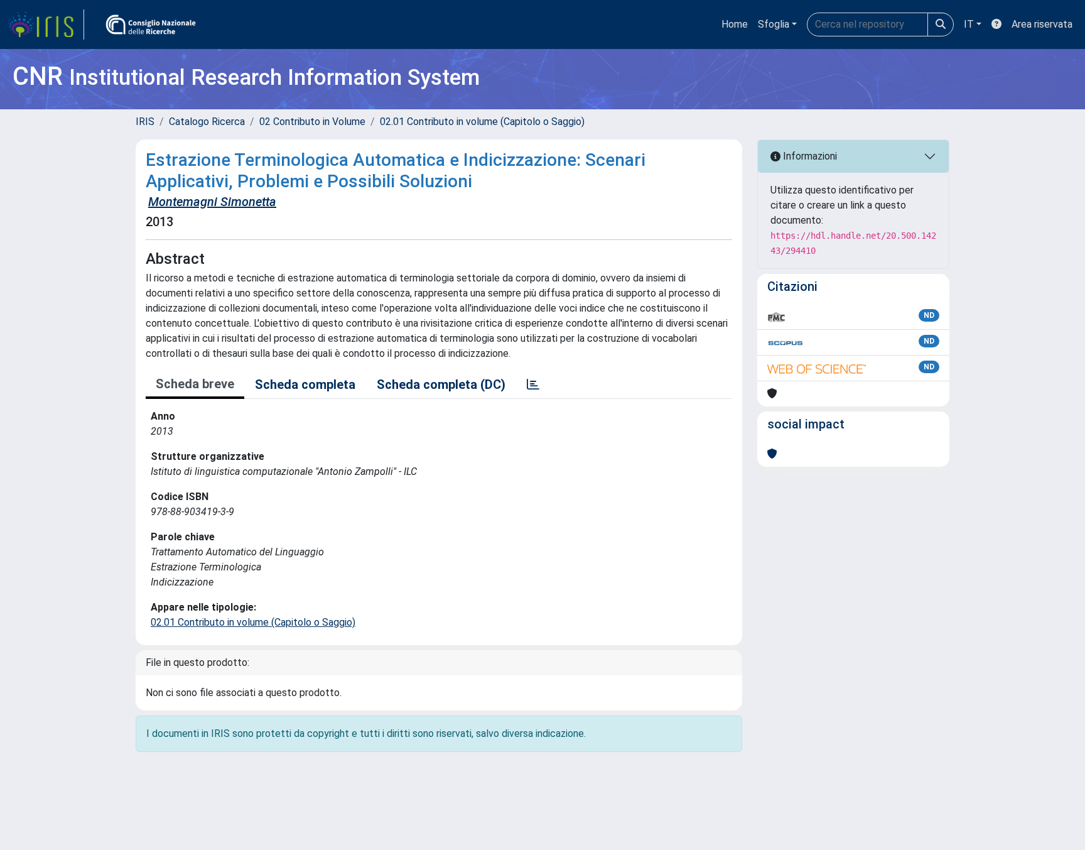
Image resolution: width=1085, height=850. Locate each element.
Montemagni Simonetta (212, 201)
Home (734, 24)
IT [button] (969, 24)
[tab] (533, 384)
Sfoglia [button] (773, 24)
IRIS (145, 122)
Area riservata (1042, 24)
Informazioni (808, 156)
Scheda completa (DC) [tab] (441, 384)
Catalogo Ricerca (207, 122)
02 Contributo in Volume (312, 122)
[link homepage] (46, 24)
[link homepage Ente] (150, 24)
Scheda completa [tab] (305, 384)
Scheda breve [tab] (195, 383)
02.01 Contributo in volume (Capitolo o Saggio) (482, 122)
